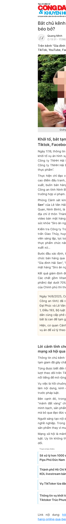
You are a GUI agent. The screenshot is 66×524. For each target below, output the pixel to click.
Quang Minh (54, 35)
